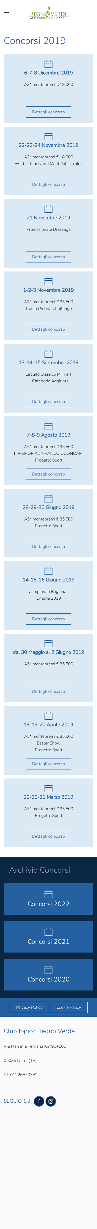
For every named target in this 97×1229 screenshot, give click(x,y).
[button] (6, 12)
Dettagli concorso (48, 112)
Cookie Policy (68, 1007)
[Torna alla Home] (48, 12)
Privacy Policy (29, 1007)
